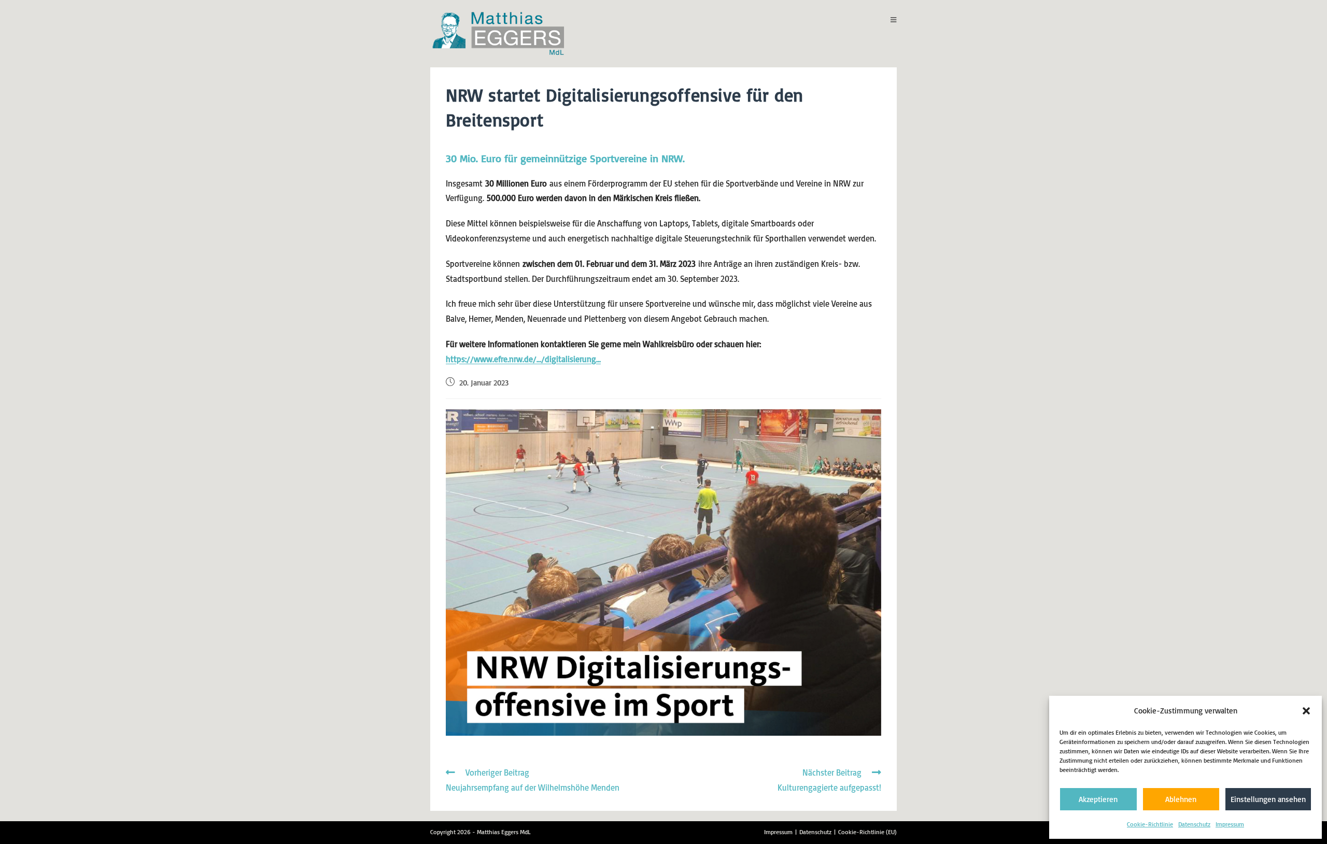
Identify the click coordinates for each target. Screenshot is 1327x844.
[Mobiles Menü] (894, 20)
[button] (1306, 711)
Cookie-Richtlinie (1150, 824)
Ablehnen (1180, 799)
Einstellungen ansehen (1268, 799)
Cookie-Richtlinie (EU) (867, 832)
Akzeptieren (1098, 799)
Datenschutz (1194, 824)
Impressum (1230, 824)
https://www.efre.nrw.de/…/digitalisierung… (523, 359)
